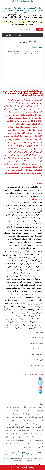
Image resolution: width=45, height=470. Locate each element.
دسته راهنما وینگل (34, 47)
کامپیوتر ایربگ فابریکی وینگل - (29, 410)
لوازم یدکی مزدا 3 (32, 452)
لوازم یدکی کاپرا (28, 454)
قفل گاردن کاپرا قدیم (36, 337)
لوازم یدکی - (39, 447)
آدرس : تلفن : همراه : (22, 17)
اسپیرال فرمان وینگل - (29, 407)
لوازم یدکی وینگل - (33, 443)
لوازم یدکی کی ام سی (16, 10)
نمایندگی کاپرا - (34, 437)
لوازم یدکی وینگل (19, 8)
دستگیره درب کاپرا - (32, 440)
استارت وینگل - (23, 437)
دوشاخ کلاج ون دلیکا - (32, 427)
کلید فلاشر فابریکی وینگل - (26, 420)
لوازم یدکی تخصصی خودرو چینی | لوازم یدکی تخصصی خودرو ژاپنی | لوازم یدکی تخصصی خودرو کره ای (23, 164)
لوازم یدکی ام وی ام (37, 365)
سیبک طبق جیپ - (16, 417)
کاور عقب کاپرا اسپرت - (30, 430)
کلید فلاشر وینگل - (19, 443)
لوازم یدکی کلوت (31, 10)
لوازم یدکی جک (38, 360)
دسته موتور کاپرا (38, 332)
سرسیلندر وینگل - (17, 424)
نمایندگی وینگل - (28, 417)
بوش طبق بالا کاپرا (37, 348)
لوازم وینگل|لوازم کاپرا (15, 458)
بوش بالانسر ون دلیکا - (31, 424)
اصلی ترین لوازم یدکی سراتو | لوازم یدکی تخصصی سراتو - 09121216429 (24, 118)
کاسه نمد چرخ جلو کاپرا (36, 354)
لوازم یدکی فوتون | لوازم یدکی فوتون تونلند (24, 152)
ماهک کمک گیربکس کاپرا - (24, 433)
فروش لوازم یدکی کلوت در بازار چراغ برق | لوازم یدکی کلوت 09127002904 (23, 112)
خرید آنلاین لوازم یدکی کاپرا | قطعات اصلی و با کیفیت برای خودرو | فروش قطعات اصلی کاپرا (23, 170)
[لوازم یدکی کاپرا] (22, 1)
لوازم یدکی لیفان (21, 452)
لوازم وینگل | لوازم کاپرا (32, 100)
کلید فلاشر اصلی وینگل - (20, 414)
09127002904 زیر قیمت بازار (23, 467)
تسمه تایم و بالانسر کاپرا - (12, 407)
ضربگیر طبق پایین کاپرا (36, 343)
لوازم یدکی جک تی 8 (34, 8)
